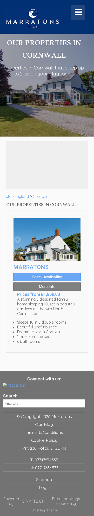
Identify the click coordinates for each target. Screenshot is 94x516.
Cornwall (40, 196)
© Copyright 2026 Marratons (44, 416)
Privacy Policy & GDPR (44, 448)
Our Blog (44, 424)
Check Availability (47, 277)
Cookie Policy (44, 440)
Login (44, 487)
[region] (47, 165)
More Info (47, 286)
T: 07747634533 (44, 459)
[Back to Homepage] (33, 18)
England (21, 196)
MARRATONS (31, 267)
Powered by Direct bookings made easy (41, 501)
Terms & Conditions (44, 432)
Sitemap (44, 479)
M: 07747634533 (44, 467)
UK (8, 196)
